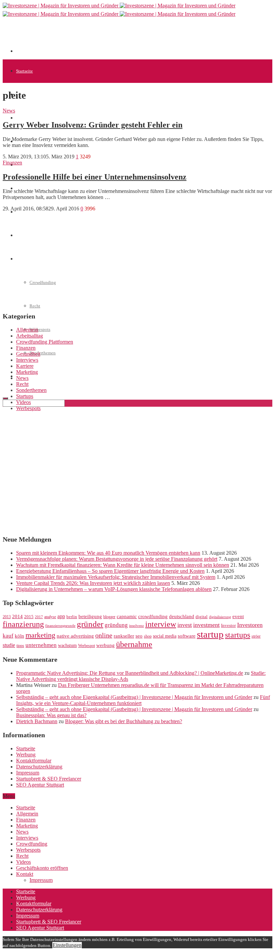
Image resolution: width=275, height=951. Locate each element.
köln (19, 636)
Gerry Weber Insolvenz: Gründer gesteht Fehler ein (92, 124)
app (61, 616)
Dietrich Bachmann (36, 721)
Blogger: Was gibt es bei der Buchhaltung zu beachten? (123, 721)
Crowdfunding (31, 844)
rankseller (124, 636)
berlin (71, 616)
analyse (50, 616)
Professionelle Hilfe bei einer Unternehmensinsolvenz (94, 176)
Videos (23, 402)
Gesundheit (28, 354)
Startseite (24, 70)
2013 (7, 616)
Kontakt (24, 874)
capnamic (127, 616)
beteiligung (90, 616)
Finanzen (24, 164)
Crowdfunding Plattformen (44, 342)
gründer (90, 624)
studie (9, 645)
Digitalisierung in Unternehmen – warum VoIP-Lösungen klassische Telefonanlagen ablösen (114, 589)
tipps (20, 645)
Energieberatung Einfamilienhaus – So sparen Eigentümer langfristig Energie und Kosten (110, 571)
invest (184, 624)
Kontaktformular (33, 760)
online (103, 635)
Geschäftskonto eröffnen (38, 376)
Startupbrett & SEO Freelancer (48, 779)
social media (164, 636)
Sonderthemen (43, 352)
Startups (23, 117)
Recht (35, 305)
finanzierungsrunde (60, 626)
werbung (105, 645)
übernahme (134, 644)
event (238, 616)
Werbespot (86, 645)
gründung (116, 625)
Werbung (26, 754)
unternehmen (41, 645)
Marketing (27, 372)
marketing (40, 635)
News (9, 110)
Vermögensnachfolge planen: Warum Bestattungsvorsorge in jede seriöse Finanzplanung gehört (116, 559)
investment (206, 624)
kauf (8, 636)
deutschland (181, 616)
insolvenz (136, 626)
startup (210, 634)
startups (237, 634)
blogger (109, 616)
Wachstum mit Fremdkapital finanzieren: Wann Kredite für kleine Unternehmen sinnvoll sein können (122, 565)
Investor (228, 625)
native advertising (75, 636)
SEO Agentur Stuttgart (40, 785)
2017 (39, 617)
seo (139, 636)
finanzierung (23, 624)
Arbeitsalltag (29, 336)
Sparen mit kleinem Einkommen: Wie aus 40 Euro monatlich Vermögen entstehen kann (108, 553)
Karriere (25, 366)
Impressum (27, 772)
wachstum (67, 645)
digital (202, 616)
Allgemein (27, 330)
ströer (256, 636)
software (187, 636)
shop (148, 636)
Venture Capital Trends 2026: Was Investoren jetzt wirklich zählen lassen (93, 583)
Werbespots (40, 329)
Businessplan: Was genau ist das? (51, 715)
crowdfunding (153, 616)
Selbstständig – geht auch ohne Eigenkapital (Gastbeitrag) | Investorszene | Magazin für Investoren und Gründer (134, 697)
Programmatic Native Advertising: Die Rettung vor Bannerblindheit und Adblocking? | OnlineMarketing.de (129, 673)
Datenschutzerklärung (39, 766)
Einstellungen (67, 945)
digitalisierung (220, 617)
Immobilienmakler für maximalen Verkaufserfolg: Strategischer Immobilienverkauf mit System (115, 577)
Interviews (27, 360)
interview (160, 624)
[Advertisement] (138, 37)
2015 (29, 616)
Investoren (250, 624)
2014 (17, 616)
